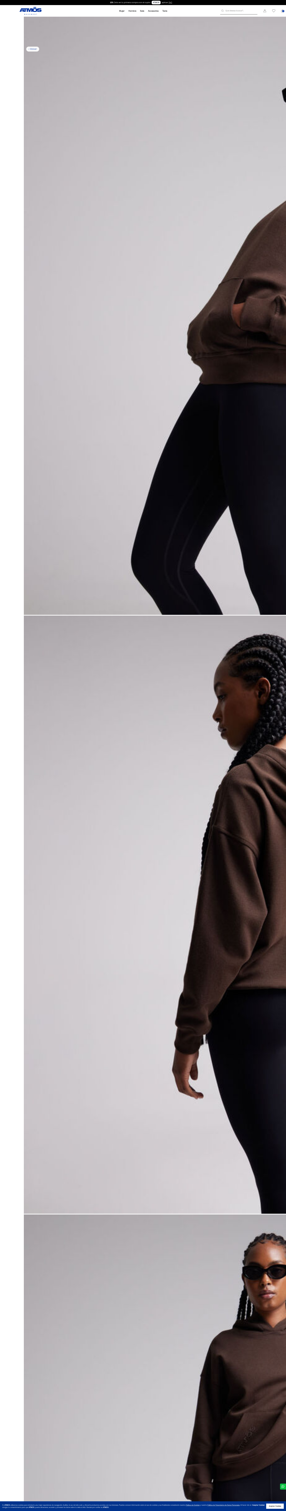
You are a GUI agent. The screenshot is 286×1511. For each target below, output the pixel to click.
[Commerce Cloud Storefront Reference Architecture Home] (31, 11)
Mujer (122, 10)
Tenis (164, 10)
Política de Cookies (193, 1505)
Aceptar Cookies (275, 1506)
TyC (170, 2)
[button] (264, 10)
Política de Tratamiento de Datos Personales (223, 1505)
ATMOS (156, 2)
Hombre (132, 10)
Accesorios (153, 10)
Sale (142, 10)
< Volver (32, 49)
